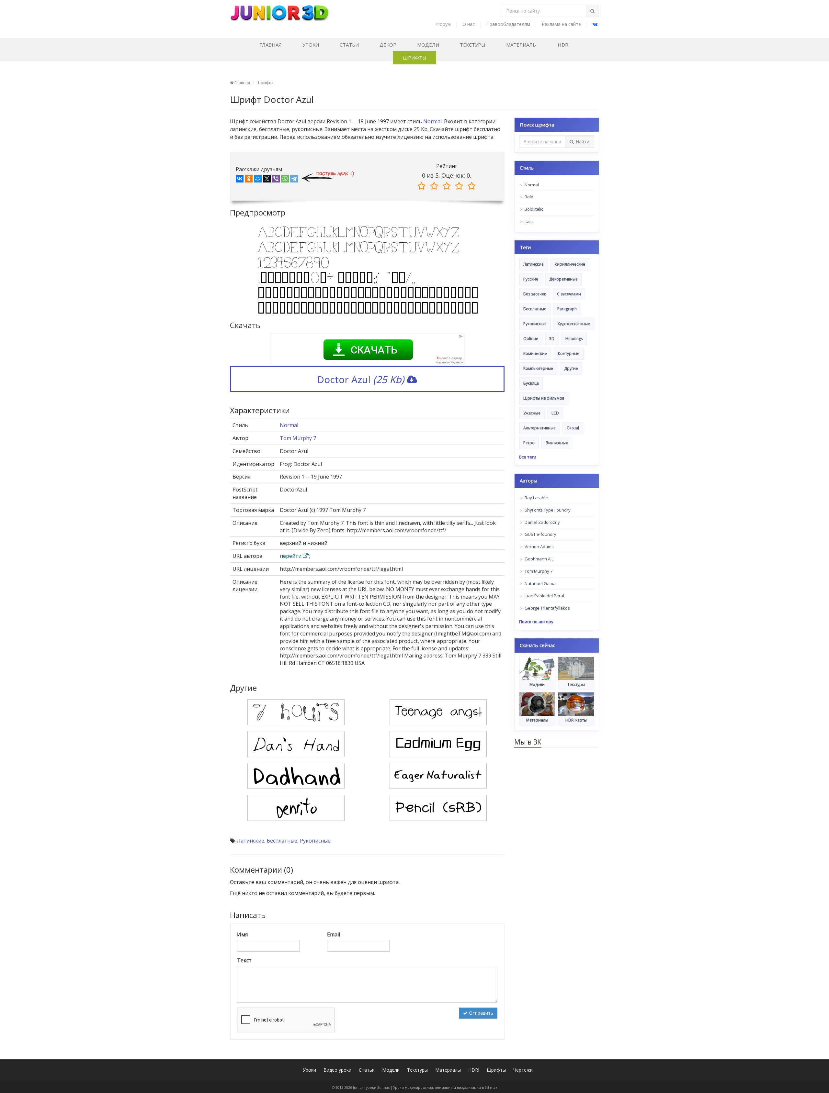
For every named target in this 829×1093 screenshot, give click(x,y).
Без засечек (534, 294)
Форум (443, 24)
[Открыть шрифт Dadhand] (296, 775)
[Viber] (276, 180)
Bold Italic (533, 209)
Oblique (530, 338)
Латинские (250, 840)
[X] (267, 180)
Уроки (310, 44)
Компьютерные (538, 368)
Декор (388, 44)
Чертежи (523, 1070)
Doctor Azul (360, 379)
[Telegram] (294, 180)
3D (551, 338)
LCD (555, 413)
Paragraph (567, 309)
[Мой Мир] (258, 180)
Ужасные (531, 413)
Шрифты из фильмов (543, 398)
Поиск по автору (536, 621)
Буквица (531, 383)
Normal (432, 121)
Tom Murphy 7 (298, 438)
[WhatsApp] (285, 180)
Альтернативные (539, 428)
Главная (270, 44)
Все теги (527, 457)
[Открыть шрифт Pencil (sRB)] (438, 807)
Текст (244, 960)
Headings (574, 338)
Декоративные (563, 279)
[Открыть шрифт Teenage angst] (438, 711)
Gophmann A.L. (539, 559)
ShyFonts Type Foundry (547, 510)
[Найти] (592, 11)
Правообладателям (508, 24)
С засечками (569, 294)
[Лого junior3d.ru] (279, 10)
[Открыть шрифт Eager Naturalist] (438, 775)
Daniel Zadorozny (542, 522)
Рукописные (315, 840)
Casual (573, 428)
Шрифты (414, 57)
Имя (242, 934)
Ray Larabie (536, 498)
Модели (428, 44)
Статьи (349, 44)
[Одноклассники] (249, 180)
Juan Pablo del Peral (544, 596)
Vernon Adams (539, 546)
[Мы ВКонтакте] (595, 24)
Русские (530, 279)
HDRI (564, 44)
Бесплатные (282, 840)
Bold (528, 197)
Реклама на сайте (561, 24)
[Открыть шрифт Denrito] (296, 807)
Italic (528, 221)
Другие (571, 368)
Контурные (568, 353)
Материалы (521, 44)
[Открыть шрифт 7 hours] (296, 711)
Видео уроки (337, 1070)
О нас (468, 24)
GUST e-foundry (540, 534)
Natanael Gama (540, 583)
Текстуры (472, 44)
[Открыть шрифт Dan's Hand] (296, 743)
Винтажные (557, 443)
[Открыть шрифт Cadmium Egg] (438, 743)
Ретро (529, 443)
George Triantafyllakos (547, 608)
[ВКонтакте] (240, 180)
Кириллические (570, 264)
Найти (582, 141)
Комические (535, 353)
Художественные (574, 323)
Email (333, 934)
